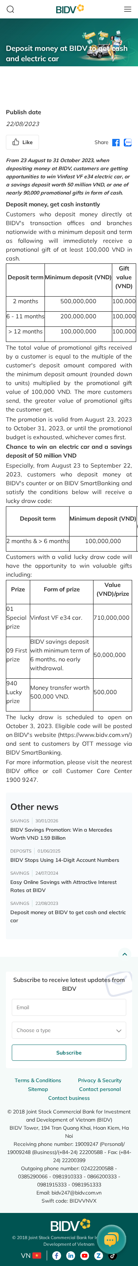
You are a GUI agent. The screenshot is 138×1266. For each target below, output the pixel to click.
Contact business (69, 1098)
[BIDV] (69, 1224)
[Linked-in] (70, 1255)
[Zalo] (98, 1255)
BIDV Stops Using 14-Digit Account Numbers (64, 860)
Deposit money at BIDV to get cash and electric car (68, 916)
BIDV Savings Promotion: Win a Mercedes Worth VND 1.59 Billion (61, 833)
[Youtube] (84, 1255)
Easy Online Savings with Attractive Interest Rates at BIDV (63, 886)
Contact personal (100, 1089)
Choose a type (34, 1030)
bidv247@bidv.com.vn (77, 1192)
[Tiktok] (112, 1255)
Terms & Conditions (38, 1080)
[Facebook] (56, 1255)
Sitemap (38, 1089)
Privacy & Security (100, 1080)
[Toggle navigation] (127, 9)
